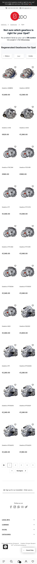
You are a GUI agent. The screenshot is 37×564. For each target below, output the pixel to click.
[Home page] (18, 17)
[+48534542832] (5, 546)
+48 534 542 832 (12, 8)
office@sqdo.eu (26, 8)
